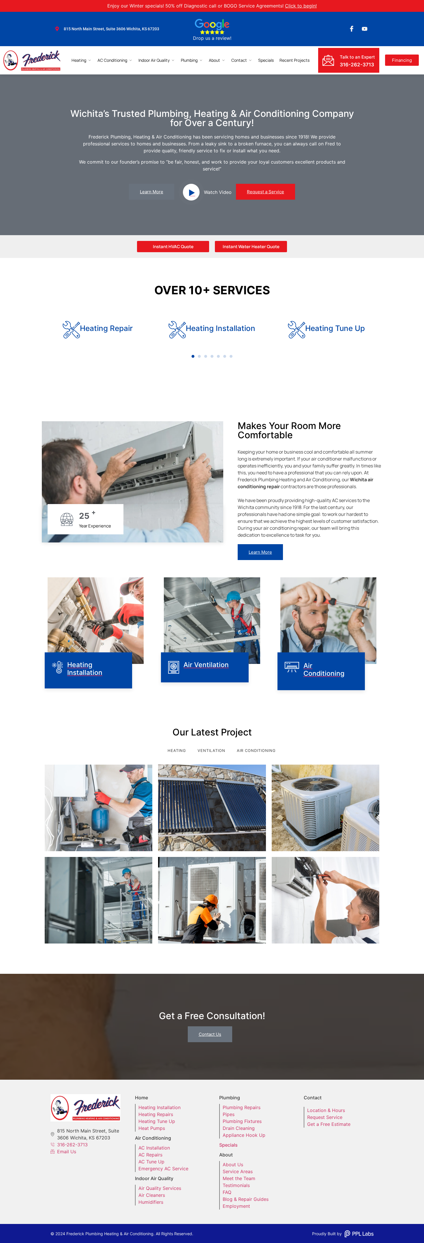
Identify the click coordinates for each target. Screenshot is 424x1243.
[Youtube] (364, 29)
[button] (193, 356)
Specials (266, 60)
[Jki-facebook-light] (351, 29)
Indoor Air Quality (154, 60)
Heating (79, 60)
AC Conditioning (112, 60)
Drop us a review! (212, 38)
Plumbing (189, 60)
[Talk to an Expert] (328, 60)
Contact (239, 60)
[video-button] (191, 192)
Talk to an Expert (357, 57)
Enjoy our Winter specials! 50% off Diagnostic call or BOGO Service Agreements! (212, 6)
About (214, 60)
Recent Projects (294, 60)
